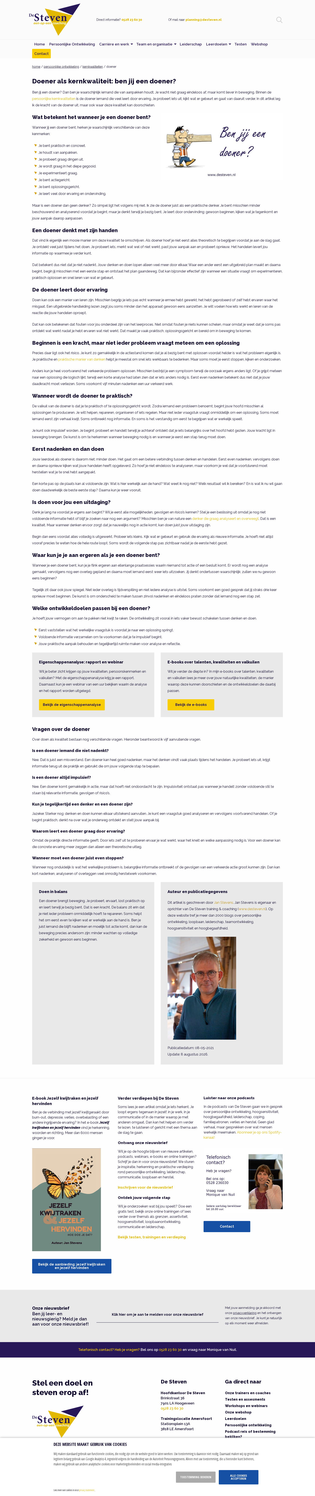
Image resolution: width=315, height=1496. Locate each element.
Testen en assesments (245, 1399)
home (36, 66)
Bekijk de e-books (191, 705)
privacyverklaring (244, 1313)
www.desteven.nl (252, 909)
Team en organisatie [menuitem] (154, 44)
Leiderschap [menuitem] (191, 44)
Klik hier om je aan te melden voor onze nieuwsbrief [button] (157, 1315)
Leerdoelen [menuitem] (216, 44)
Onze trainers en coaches (248, 1393)
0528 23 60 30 (132, 19)
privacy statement (86, 1490)
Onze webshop (238, 1412)
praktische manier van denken (81, 359)
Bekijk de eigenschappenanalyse (72, 705)
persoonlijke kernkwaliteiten (53, 99)
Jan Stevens (223, 903)
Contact (227, 1226)
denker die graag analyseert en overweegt (225, 519)
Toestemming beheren (195, 1477)
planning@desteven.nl (204, 19)
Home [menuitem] (39, 44)
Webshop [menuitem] (259, 44)
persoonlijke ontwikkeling (61, 66)
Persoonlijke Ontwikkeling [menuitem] (72, 44)
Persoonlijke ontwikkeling (248, 1425)
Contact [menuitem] (41, 53)
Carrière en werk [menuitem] (114, 44)
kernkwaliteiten (92, 66)
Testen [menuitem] (240, 44)
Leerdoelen (235, 1419)
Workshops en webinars (246, 1406)
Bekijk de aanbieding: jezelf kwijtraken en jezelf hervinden (71, 1266)
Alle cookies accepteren (238, 1477)
